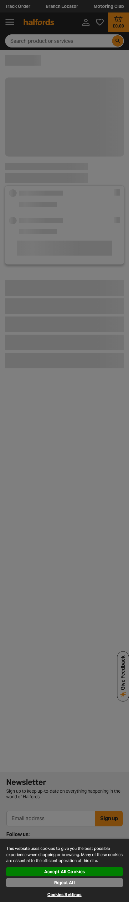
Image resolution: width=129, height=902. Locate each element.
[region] (64, 870)
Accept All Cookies (64, 872)
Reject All (64, 882)
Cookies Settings (64, 894)
